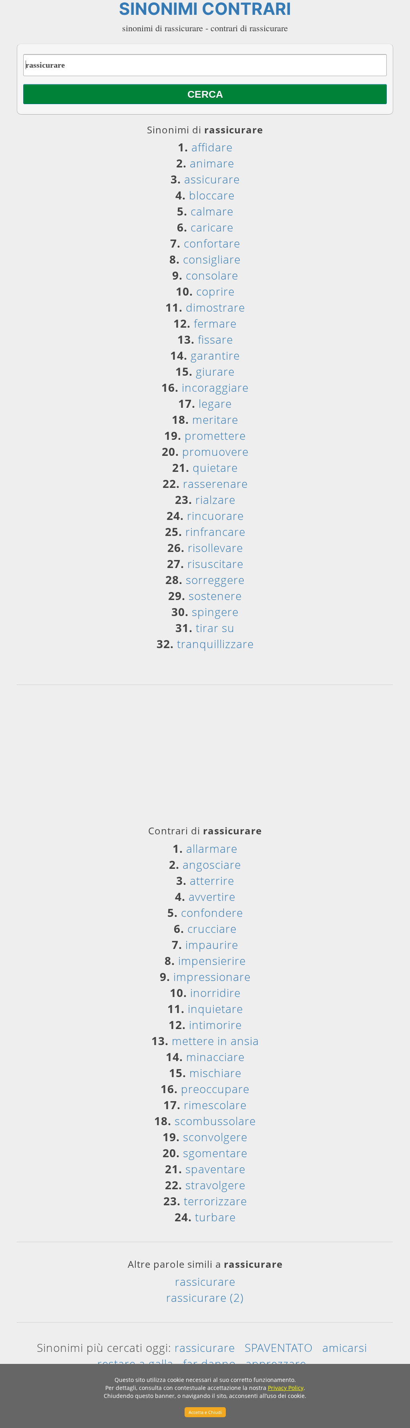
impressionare (212, 976)
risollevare (215, 547)
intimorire (215, 1024)
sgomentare (215, 1152)
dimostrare (215, 307)
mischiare (215, 1072)
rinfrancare (215, 531)
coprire (215, 291)
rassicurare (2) (205, 1297)
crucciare (212, 928)
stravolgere (215, 1184)
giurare (215, 371)
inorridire (215, 992)
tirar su (215, 627)
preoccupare (215, 1088)
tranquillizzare (215, 643)
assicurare (212, 179)
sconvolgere (215, 1136)
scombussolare (215, 1120)
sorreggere (215, 579)
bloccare (212, 195)
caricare (212, 227)
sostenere (215, 595)
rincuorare (215, 515)
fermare (215, 323)
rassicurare (205, 1281)
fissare (215, 339)
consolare (212, 275)
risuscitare (215, 563)
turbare (215, 1217)
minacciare (215, 1056)
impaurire (211, 944)
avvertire (212, 896)
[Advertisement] (205, 758)
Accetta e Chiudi (205, 1412)
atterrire (212, 880)
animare (212, 163)
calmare (212, 211)
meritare (215, 419)
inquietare (215, 1008)
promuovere (215, 451)
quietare (215, 467)
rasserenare (215, 483)
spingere (215, 611)
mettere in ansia (215, 1040)
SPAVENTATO (279, 1347)
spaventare (215, 1168)
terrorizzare (215, 1200)
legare (215, 403)
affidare (212, 147)
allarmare (211, 848)
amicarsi (344, 1347)
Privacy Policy (285, 1388)
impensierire (212, 960)
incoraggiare (215, 387)
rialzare (215, 499)
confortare (212, 243)
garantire (215, 355)
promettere (215, 435)
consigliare (212, 259)
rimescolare (215, 1104)
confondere (212, 912)
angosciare (212, 864)
